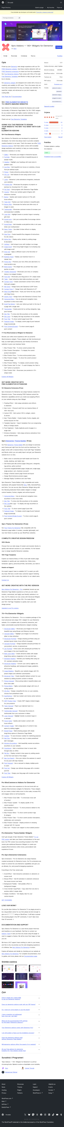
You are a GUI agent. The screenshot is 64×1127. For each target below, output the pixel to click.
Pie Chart (7, 189)
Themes (19, 1087)
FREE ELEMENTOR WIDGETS (16, 102)
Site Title (7, 314)
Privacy (4, 1093)
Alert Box (7, 738)
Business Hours (9, 257)
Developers (36, 1090)
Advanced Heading (10, 663)
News (3, 1087)
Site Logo (7, 316)
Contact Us (5, 580)
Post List (7, 768)
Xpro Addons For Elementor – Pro (12, 589)
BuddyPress (6, 1107)
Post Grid (7, 276)
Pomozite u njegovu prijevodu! (44, 12)
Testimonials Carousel (10, 711)
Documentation (17, 96)
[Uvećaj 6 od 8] (39, 975)
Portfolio (7, 157)
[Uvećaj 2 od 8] (25, 967)
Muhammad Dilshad (11, 1072)
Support (35, 1087)
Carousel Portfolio (9, 643)
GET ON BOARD (7, 900)
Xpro (15, 48)
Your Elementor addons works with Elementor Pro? (17, 1027)
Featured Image (9, 321)
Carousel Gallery (9, 634)
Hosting (4, 1090)
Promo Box (7, 262)
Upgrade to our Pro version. (10, 608)
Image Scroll (8, 247)
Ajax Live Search (9, 758)
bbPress (5, 1104)
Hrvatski (8, 1115)
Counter (6, 192)
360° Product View (10, 701)
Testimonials (8, 209)
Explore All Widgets (7, 376)
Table (6, 279)
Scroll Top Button (9, 304)
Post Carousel (8, 763)
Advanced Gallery (9, 629)
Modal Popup (8, 731)
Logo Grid (7, 214)
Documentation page (30, 956)
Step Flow (7, 234)
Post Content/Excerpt (11, 326)
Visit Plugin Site (6, 96)
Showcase (20, 1084)
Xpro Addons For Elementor (20, 947)
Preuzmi (58, 47)
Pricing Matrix (8, 686)
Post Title (7, 319)
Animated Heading (9, 658)
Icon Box (7, 167)
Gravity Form (8, 296)
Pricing (6, 172)
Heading (6, 162)
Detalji (5, 56)
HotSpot (6, 244)
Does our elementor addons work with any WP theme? (19, 1004)
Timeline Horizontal (10, 272)
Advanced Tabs (9, 676)
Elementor (14, 66)
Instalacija (24, 56)
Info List (6, 174)
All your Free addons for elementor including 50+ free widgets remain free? (14, 1050)
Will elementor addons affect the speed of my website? (19, 1044)
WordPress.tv (38, 1093)
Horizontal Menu (9, 299)
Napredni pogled (49, 106)
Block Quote (8, 267)
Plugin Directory (6, 7)
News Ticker (8, 229)
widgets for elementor (57, 98)
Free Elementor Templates (10, 76)
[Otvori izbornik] (61, 2)
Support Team (6, 933)
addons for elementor (57, 88)
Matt (4, 1101)
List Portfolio (8, 648)
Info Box (7, 691)
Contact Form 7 (9, 289)
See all (60, 137)
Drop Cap (7, 252)
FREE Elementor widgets (9, 69)
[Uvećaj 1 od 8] (11, 967)
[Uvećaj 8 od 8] (25, 983)
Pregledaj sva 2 (58, 84)
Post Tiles (7, 773)
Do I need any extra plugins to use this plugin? (16, 1010)
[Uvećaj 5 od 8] (25, 975)
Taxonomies (8, 309)
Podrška (59, 56)
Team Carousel (8, 706)
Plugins (19, 1090)
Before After (8, 204)
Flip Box (6, 753)
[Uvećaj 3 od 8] (39, 967)
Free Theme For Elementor (12, 528)
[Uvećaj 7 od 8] (11, 983)
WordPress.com (7, 1098)
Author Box (7, 239)
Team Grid (7, 202)
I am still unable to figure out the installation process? (18, 1033)
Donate (51, 1090)
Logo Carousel (8, 716)
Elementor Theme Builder (16, 441)
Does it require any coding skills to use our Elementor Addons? (11, 998)
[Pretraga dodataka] (19, 18)
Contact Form (8, 281)
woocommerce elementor (57, 101)
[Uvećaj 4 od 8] (11, 975)
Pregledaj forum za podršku (52, 156)
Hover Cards (8, 721)
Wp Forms (7, 286)
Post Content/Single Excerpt (13, 516)
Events (50, 1087)
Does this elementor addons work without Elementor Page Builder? (12, 1038)
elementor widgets (10, 83)
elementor (59, 91)
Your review (47, 137)
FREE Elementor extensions (10, 71)
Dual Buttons (8, 696)
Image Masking (9, 671)
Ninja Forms (7, 291)
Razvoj (33, 56)
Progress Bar (8, 184)
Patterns (19, 1093)
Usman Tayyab (29, 1068)
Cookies (6, 736)
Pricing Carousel (9, 681)
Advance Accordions (10, 743)
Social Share (8, 224)
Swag (51, 1093)
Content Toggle (9, 726)
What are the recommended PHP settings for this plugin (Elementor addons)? (14, 1021)
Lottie (6, 179)
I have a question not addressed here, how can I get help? (12, 1015)
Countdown (7, 748)
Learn (34, 1084)
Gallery (6, 154)
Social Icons (8, 219)
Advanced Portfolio (10, 639)
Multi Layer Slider (9, 653)
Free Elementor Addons (11, 74)
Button (6, 197)
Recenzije (14, 56)
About (3, 1084)
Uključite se (51, 1084)
